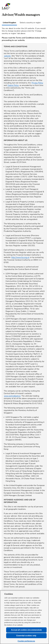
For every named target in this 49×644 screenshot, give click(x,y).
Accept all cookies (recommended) (26, 630)
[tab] (9, 22)
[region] (24, 331)
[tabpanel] (24, 329)
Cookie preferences (26, 641)
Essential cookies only (26, 636)
